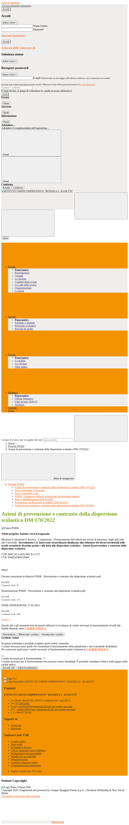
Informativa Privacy (21, 747)
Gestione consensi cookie (24, 762)
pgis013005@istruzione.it (45, 706)
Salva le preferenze (27, 668)
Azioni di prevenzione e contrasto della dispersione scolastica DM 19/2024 (54, 505)
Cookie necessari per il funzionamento (21, 658)
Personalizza (9, 634)
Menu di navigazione (63, 478)
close (5, 238)
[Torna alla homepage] (64, 191)
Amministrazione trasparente (26, 765)
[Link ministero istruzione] (16, 5)
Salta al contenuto (10, 2)
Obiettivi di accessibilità (23, 756)
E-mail (36, 78)
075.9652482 (22, 703)
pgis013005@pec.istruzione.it (46, 709)
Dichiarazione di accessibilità (26, 753)
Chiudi (6, 103)
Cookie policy (18, 741)
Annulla (6, 188)
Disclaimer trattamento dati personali (20, 796)
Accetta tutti (52, 634)
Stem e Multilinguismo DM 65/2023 (34, 499)
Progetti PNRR (16, 446)
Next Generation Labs (26, 493)
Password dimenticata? (13, 35)
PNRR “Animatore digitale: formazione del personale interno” (48, 496)
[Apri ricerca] (101, 206)
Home (11, 443)
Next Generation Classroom (29, 490)
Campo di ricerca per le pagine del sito (21, 439)
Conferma (18, 188)
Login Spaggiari (87, 84)
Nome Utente (40, 25)
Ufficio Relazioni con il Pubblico (28, 750)
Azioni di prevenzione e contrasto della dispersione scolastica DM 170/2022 (55, 487)
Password (38, 29)
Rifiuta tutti (29, 634)
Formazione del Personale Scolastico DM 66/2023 (41, 502)
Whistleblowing (19, 759)
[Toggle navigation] (27, 223)
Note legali (16, 744)
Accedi (6, 9)
